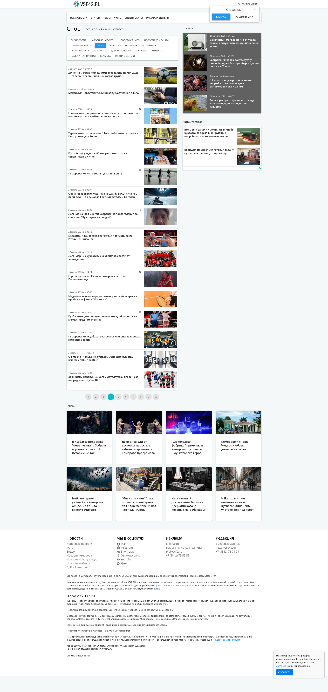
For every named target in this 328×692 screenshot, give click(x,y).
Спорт (100, 45)
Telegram (126, 547)
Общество (114, 45)
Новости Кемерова (79, 555)
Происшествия (80, 50)
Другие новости (121, 50)
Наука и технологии (83, 55)
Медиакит (172, 544)
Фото (70, 547)
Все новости (78, 40)
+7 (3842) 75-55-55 (177, 555)
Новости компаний (156, 40)
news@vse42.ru (226, 547)
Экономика (149, 45)
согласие (281, 665)
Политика (131, 45)
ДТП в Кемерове (77, 567)
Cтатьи (71, 406)
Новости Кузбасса (79, 563)
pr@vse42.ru (174, 551)
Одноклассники (130, 555)
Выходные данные (228, 544)
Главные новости (81, 45)
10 (156, 396)
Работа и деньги (125, 55)
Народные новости (102, 40)
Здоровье (141, 50)
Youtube (126, 559)
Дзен (123, 563)
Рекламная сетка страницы (184, 547)
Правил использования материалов (174, 585)
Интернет (157, 50)
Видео (71, 551)
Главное (188, 28)
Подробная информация (227, 639)
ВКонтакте (127, 551)
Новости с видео (129, 40)
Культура (105, 55)
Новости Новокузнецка (82, 559)
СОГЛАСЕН (284, 672)
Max (123, 544)
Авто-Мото (99, 50)
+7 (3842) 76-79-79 (227, 551)
